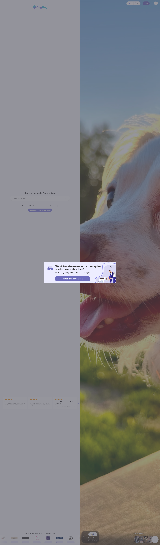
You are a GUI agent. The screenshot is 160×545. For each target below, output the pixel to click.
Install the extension (72, 279)
